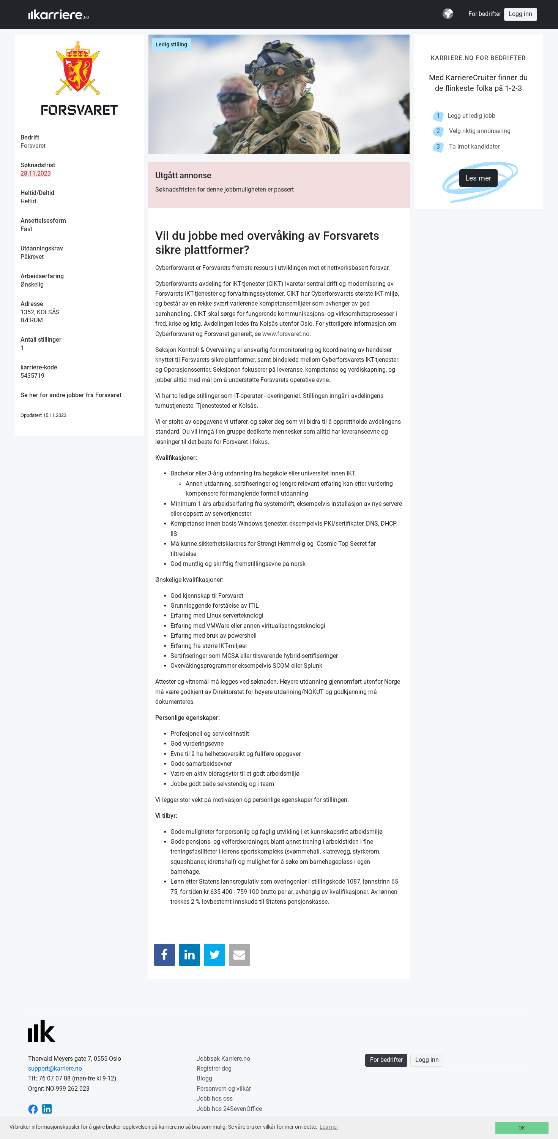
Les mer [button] (329, 1127)
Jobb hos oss (215, 1098)
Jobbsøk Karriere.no (223, 1058)
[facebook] (33, 1108)
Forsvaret (33, 145)
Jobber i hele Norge (65, 14)
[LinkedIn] (189, 955)
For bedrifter (484, 14)
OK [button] (522, 1128)
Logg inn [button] (520, 14)
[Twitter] (214, 955)
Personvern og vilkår (224, 1088)
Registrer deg (214, 1068)
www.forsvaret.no (285, 333)
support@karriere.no (55, 1068)
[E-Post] (239, 955)
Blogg (204, 1078)
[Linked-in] (47, 1108)
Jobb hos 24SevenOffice (229, 1108)
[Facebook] (164, 955)
